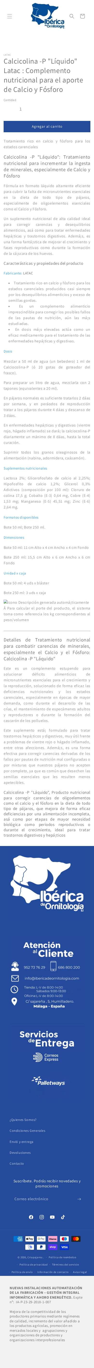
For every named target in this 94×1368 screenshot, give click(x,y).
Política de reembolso (62, 1257)
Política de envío (22, 1272)
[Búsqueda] (72, 16)
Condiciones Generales (28, 1130)
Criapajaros (35, 1257)
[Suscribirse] (79, 1199)
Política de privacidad (33, 1264)
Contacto (17, 1163)
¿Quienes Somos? (23, 1120)
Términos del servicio (65, 1264)
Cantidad (10, 100)
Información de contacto (52, 1272)
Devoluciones (20, 1152)
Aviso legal (80, 1272)
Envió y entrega (22, 1142)
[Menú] (9, 16)
